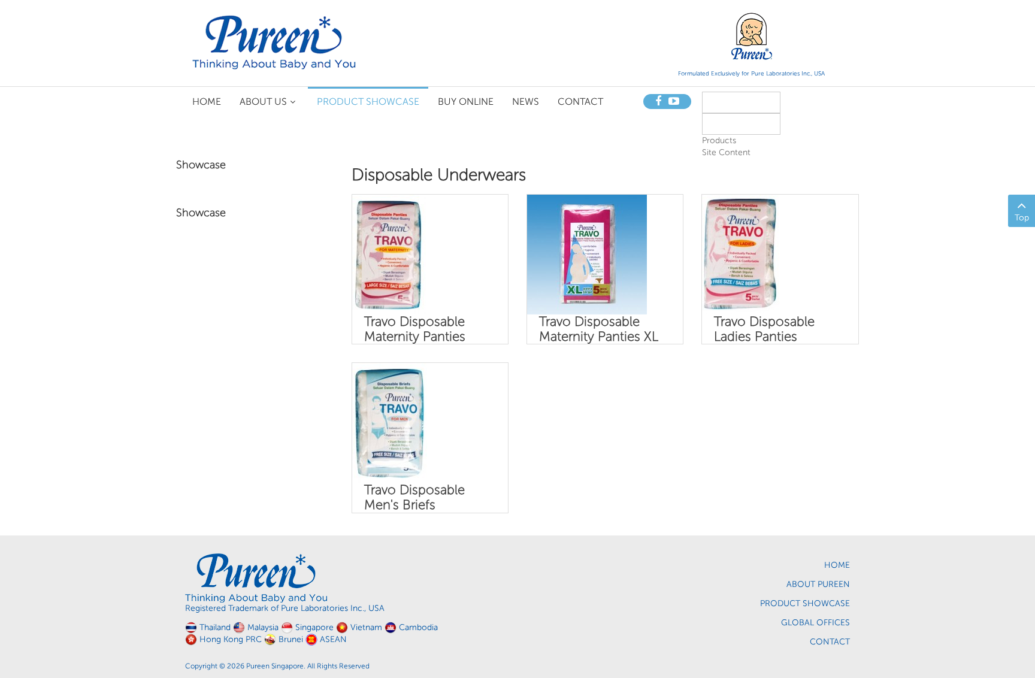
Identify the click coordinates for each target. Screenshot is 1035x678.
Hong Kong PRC (230, 639)
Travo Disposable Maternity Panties (414, 328)
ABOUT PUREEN (818, 584)
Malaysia (263, 627)
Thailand (215, 627)
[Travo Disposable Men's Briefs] (389, 422)
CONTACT (830, 642)
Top (1022, 218)
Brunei (291, 639)
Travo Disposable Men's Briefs (414, 497)
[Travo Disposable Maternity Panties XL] (587, 254)
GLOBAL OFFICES (815, 623)
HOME (837, 565)
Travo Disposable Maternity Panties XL (598, 328)
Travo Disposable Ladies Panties (764, 328)
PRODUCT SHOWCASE (805, 603)
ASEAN (333, 639)
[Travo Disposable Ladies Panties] (740, 254)
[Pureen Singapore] (274, 42)
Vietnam (366, 627)
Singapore (314, 627)
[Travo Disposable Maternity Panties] (389, 254)
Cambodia (418, 627)
